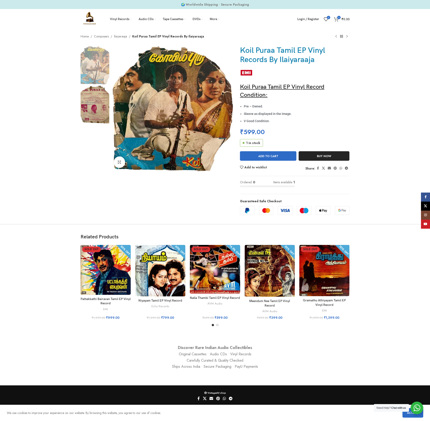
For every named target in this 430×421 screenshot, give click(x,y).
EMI (105, 309)
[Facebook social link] (318, 168)
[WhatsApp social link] (341, 168)
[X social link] (323, 168)
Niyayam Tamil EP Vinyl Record (160, 300)
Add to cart (268, 156)
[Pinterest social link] (335, 168)
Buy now (324, 156)
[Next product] (347, 36)
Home (85, 36)
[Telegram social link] (346, 168)
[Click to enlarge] (119, 162)
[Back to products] (341, 36)
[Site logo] (90, 18)
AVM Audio (214, 303)
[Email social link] (329, 168)
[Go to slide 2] (217, 325)
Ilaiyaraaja (120, 36)
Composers (101, 36)
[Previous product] (336, 36)
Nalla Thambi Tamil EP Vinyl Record (215, 298)
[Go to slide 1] (213, 325)
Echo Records (160, 306)
